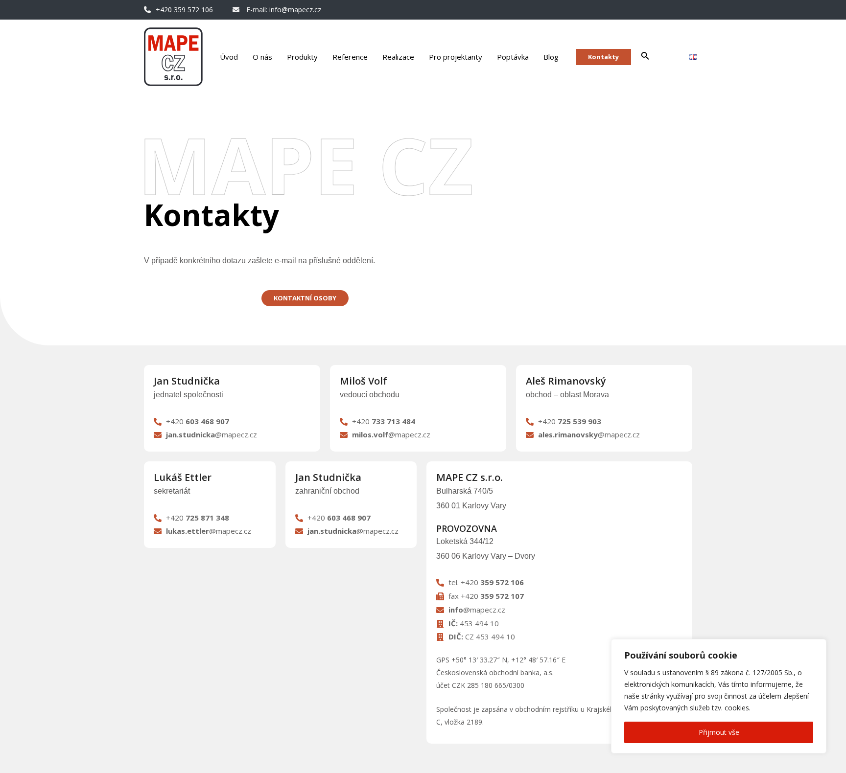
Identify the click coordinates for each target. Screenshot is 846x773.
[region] (718, 696)
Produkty (302, 57)
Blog (551, 57)
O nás (262, 57)
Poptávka (513, 57)
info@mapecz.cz (295, 9)
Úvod (229, 57)
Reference (350, 57)
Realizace (398, 57)
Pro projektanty (455, 57)
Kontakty (603, 56)
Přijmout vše (719, 732)
